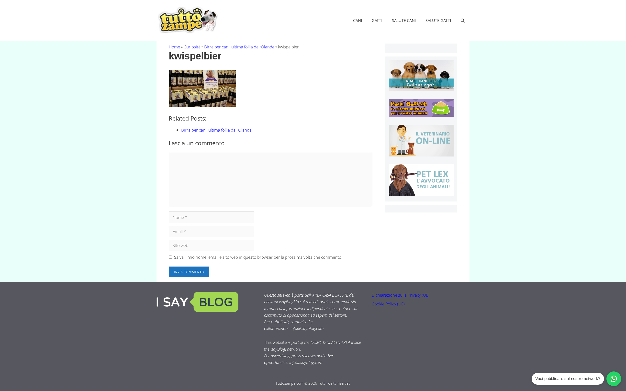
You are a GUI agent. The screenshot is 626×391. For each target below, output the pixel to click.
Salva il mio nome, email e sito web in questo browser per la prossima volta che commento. (258, 257)
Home (174, 47)
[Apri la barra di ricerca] (463, 20)
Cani (357, 20)
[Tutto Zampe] (187, 20)
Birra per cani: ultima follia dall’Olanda (239, 47)
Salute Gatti (438, 20)
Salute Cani (404, 20)
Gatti (377, 20)
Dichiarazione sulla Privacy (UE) (400, 295)
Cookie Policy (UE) (388, 304)
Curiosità (192, 47)
